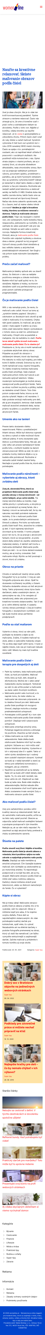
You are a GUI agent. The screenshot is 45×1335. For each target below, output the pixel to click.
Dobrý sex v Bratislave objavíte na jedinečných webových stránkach (19, 986)
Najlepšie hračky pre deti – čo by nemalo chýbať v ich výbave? (21, 1068)
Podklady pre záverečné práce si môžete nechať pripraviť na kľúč (19, 1027)
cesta (19, 134)
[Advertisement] (22, 37)
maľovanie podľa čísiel (28, 235)
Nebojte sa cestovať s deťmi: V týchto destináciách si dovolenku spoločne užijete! (20, 1114)
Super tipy (39, 950)
